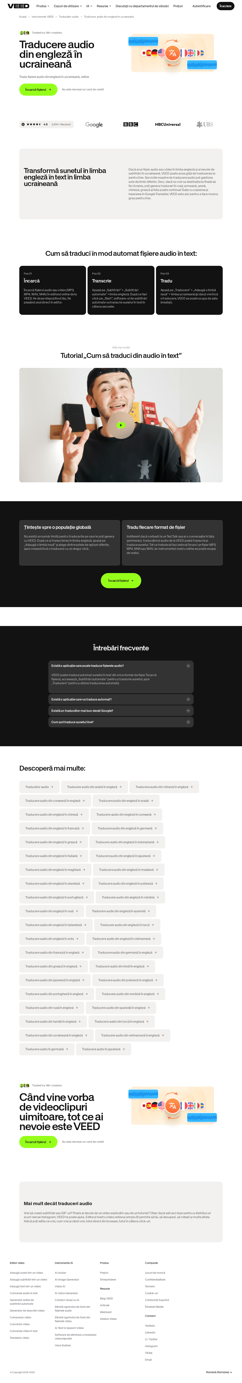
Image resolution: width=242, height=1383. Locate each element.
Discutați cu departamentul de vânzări (142, 6)
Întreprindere (108, 1279)
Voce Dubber (63, 1345)
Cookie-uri (151, 1293)
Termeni (150, 1286)
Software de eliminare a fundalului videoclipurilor (75, 1336)
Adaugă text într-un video (25, 1286)
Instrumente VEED (43, 16)
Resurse (102, 6)
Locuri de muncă (155, 1272)
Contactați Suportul (157, 1300)
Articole (104, 1305)
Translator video (19, 1338)
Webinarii (105, 1312)
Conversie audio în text (24, 1293)
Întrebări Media (154, 1307)
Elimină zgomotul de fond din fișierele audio (72, 1308)
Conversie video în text (24, 1331)
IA (87, 6)
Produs (41, 6)
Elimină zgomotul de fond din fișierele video (72, 1319)
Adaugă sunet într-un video (26, 1272)
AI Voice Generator (66, 1293)
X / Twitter (151, 1339)
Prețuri (178, 6)
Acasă (22, 16)
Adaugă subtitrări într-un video (28, 1279)
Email (148, 1359)
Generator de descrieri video (27, 1310)
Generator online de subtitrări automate (22, 1301)
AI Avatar (60, 1272)
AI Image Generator (67, 1279)
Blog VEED (106, 1298)
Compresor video (20, 1317)
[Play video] (121, 425)
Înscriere (225, 6)
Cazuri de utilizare (66, 6)
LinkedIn (150, 1332)
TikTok (149, 1353)
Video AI (60, 1286)
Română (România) (217, 1372)
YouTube (150, 1325)
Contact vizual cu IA (67, 1300)
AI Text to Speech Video (69, 1328)
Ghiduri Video (108, 1319)
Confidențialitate (155, 1279)
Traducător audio (69, 16)
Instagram (151, 1346)
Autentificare (201, 6)
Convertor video (20, 1324)
